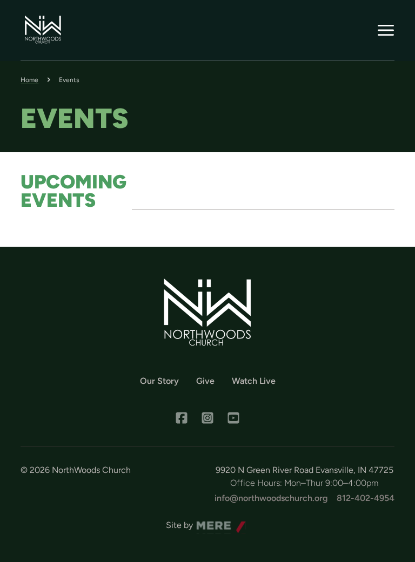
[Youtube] (233, 417)
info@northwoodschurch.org (271, 498)
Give (205, 381)
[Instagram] (207, 417)
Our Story (159, 381)
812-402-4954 (365, 498)
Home (29, 80)
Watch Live (254, 381)
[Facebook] (181, 417)
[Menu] (386, 30)
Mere (206, 522)
